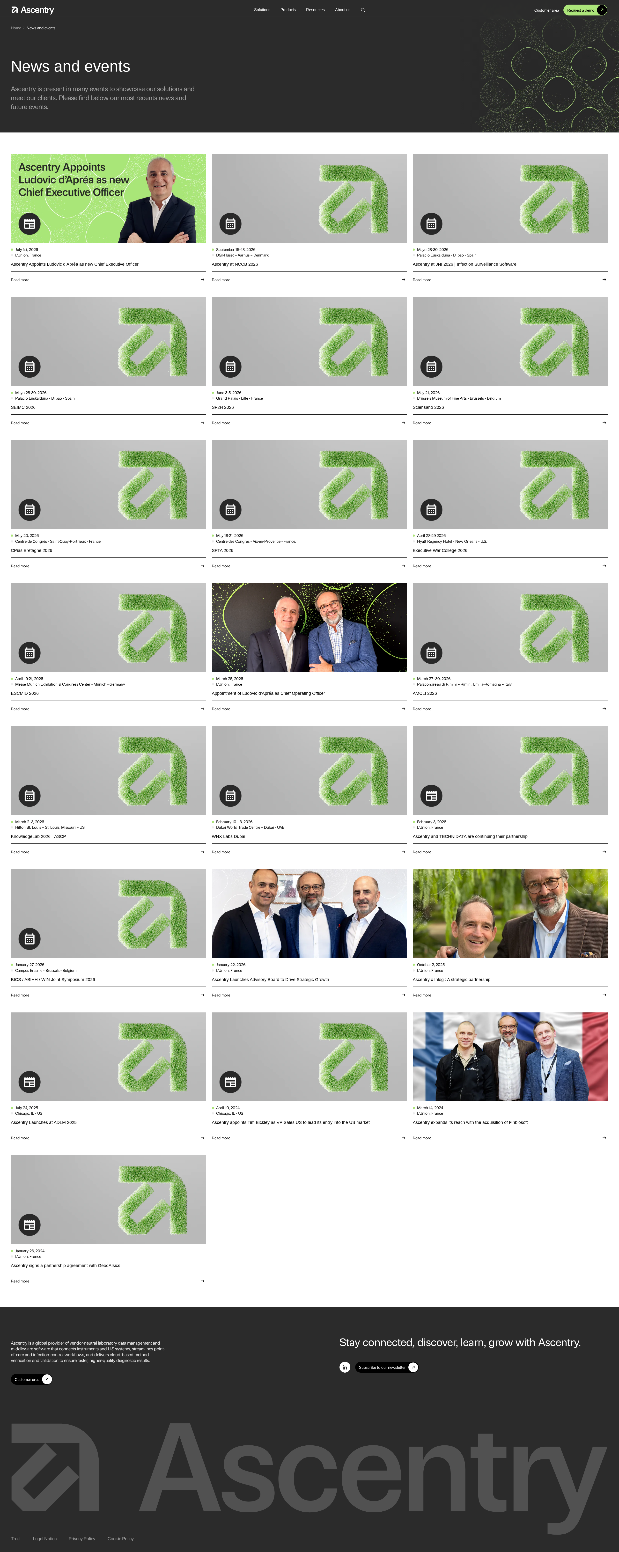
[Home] (32, 10)
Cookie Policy (121, 1538)
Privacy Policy (82, 1538)
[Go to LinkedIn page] (344, 1367)
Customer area (546, 10)
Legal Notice (45, 1538)
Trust (16, 1538)
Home (16, 27)
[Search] (363, 10)
